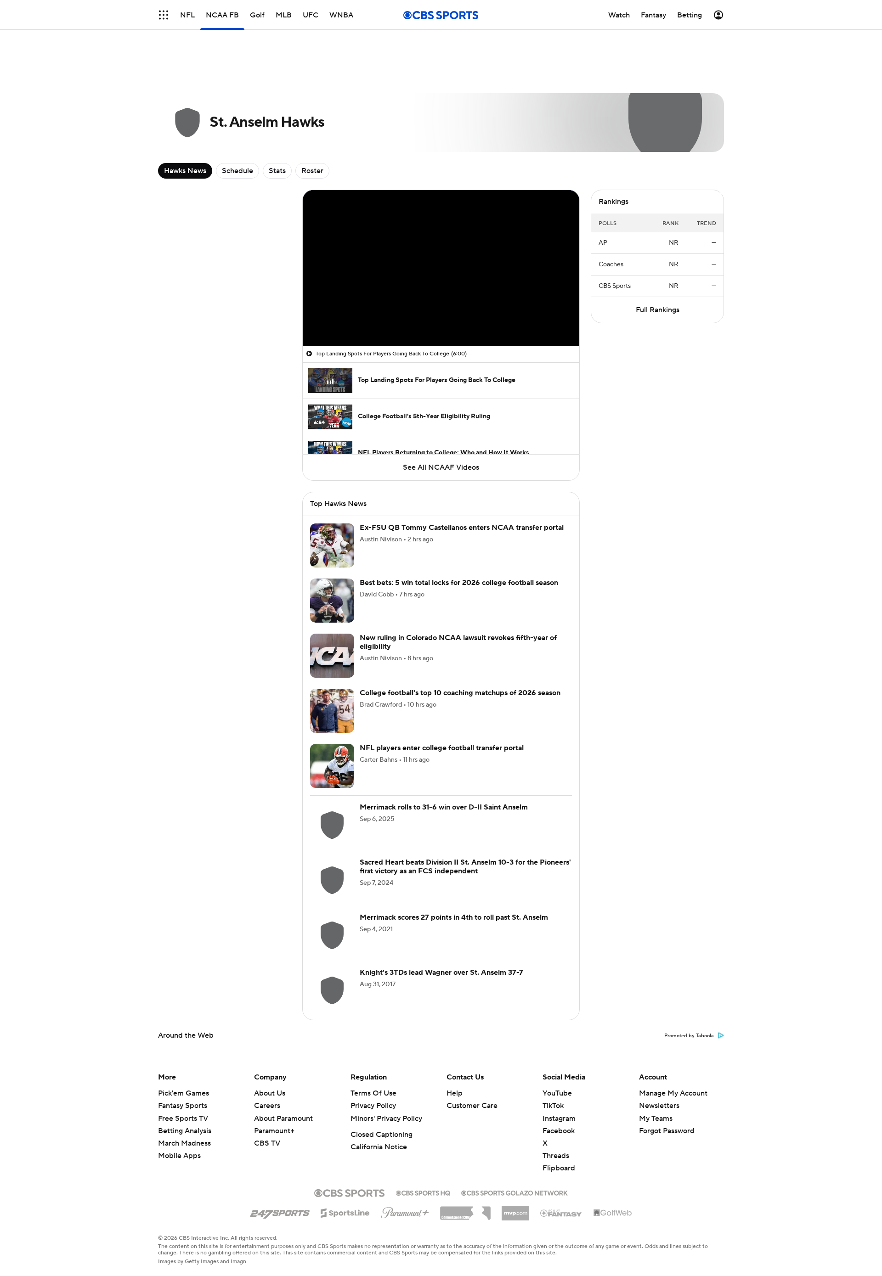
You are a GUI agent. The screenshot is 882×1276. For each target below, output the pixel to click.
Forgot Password (667, 1130)
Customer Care (472, 1105)
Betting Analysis (184, 1130)
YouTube (557, 1093)
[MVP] (515, 1209)
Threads (556, 1155)
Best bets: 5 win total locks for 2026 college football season (459, 582)
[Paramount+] (405, 1210)
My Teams (656, 1118)
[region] (441, 268)
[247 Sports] (280, 1211)
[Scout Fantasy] (561, 1212)
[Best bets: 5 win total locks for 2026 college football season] (332, 601)
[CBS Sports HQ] (423, 1192)
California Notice (379, 1147)
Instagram (559, 1118)
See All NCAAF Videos (441, 467)
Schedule (237, 170)
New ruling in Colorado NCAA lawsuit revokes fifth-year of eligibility (458, 642)
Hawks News (185, 170)
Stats (277, 170)
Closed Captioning (382, 1134)
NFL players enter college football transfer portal (442, 748)
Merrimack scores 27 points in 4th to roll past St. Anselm (454, 917)
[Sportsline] (345, 1211)
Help (455, 1093)
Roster (312, 170)
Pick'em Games (183, 1093)
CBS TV (267, 1143)
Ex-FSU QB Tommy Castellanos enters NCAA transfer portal (462, 527)
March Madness (184, 1143)
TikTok (553, 1105)
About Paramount (283, 1118)
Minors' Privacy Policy (386, 1118)
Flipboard (559, 1168)
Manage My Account (673, 1093)
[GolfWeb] (613, 1213)
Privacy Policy (373, 1105)
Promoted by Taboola (689, 1036)
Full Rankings (657, 310)
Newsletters (659, 1105)
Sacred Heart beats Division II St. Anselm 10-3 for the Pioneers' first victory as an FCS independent (465, 867)
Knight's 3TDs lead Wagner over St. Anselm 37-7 (441, 972)
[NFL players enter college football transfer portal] (332, 766)
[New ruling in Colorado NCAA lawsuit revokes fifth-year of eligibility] (332, 656)
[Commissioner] (465, 1209)
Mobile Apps (179, 1155)
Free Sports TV (183, 1118)
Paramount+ (274, 1130)
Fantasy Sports (182, 1105)
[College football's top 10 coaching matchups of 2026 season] (332, 711)
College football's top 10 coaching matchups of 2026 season (460, 692)
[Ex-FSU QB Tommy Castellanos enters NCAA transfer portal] (332, 545)
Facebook (559, 1130)
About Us (269, 1093)
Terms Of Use (373, 1093)
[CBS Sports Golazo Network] (514, 1192)
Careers (267, 1105)
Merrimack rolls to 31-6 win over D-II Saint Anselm (444, 807)
